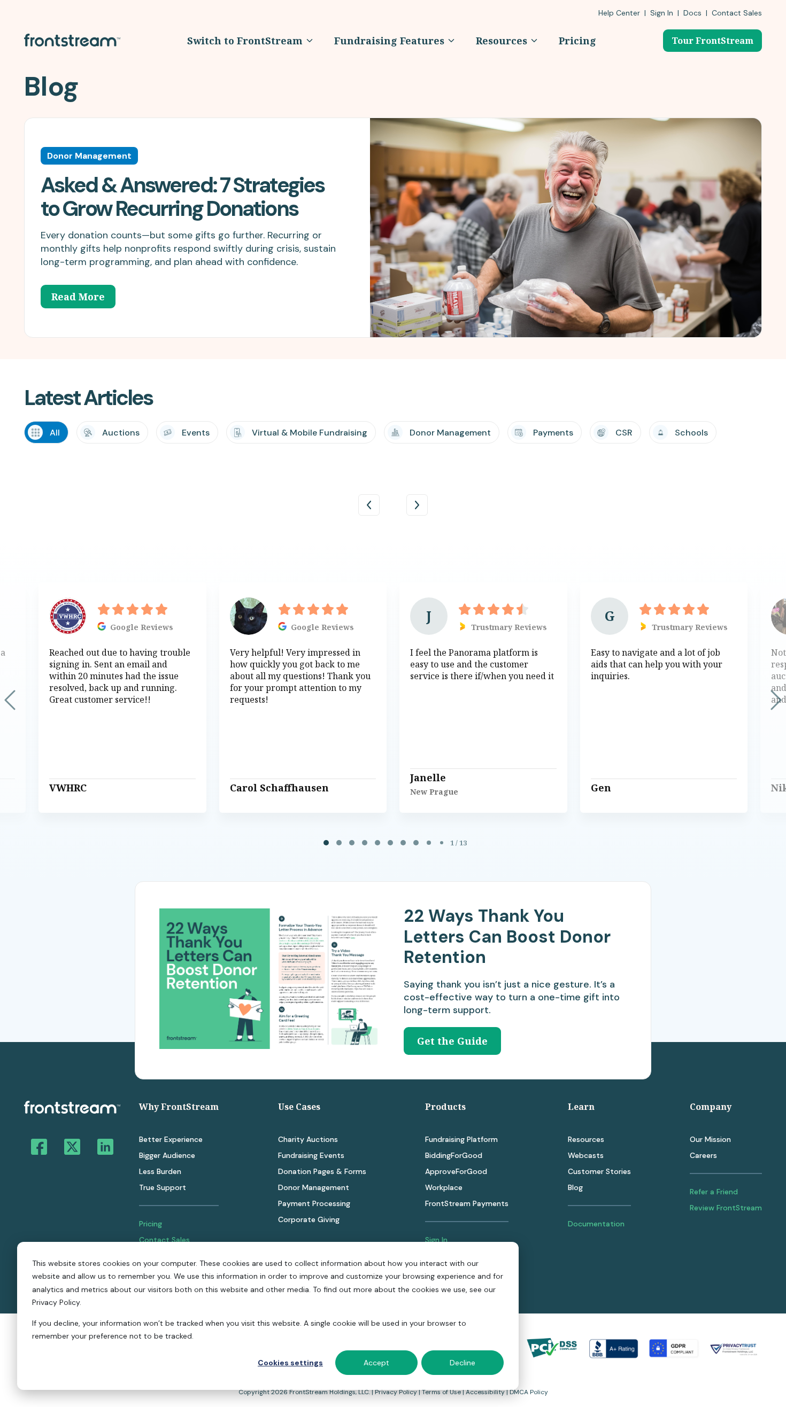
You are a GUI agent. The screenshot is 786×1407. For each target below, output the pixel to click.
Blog (575, 1187)
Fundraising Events (311, 1155)
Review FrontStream (726, 1207)
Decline (462, 1362)
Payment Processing (314, 1203)
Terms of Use (441, 1392)
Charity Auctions (308, 1139)
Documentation (596, 1224)
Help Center (619, 13)
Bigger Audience (167, 1155)
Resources (586, 1139)
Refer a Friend (714, 1191)
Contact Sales (164, 1240)
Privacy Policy (396, 1392)
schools (691, 432)
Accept (376, 1362)
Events (196, 432)
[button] (250, 40)
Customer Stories (599, 1171)
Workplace (444, 1187)
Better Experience (171, 1139)
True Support (162, 1187)
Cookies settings (290, 1362)
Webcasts (586, 1155)
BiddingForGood (453, 1155)
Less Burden (160, 1171)
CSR (624, 432)
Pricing (150, 1224)
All (55, 432)
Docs (692, 13)
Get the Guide (452, 1041)
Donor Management (313, 1187)
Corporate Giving (309, 1219)
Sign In (661, 13)
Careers (703, 1155)
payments (553, 432)
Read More (78, 296)
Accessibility (485, 1392)
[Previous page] (10, 700)
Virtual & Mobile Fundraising (309, 432)
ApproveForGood (456, 1171)
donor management (450, 432)
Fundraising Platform (461, 1139)
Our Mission (710, 1139)
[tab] (326, 842)
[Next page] (776, 700)
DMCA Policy (529, 1392)
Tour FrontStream (712, 40)
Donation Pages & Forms (322, 1171)
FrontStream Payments (466, 1203)
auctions (121, 432)
